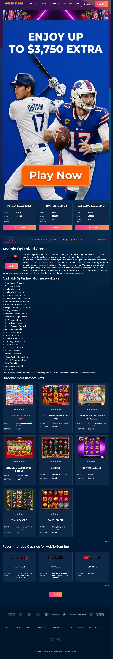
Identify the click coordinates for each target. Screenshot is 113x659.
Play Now (101, 4)
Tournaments (68, 3)
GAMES (44, 3)
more (106, 541)
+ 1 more (92, 425)
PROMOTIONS (55, 3)
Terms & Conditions (22, 627)
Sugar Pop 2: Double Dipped (19, 417)
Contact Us (55, 627)
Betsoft (33, 372)
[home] (15, 6)
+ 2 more (19, 529)
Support (81, 627)
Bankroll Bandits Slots (68, 240)
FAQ (7, 627)
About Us (69, 627)
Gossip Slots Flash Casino (45, 262)
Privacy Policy (41, 627)
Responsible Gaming (97, 627)
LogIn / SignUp (34, 3)
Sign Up (87, 4)
